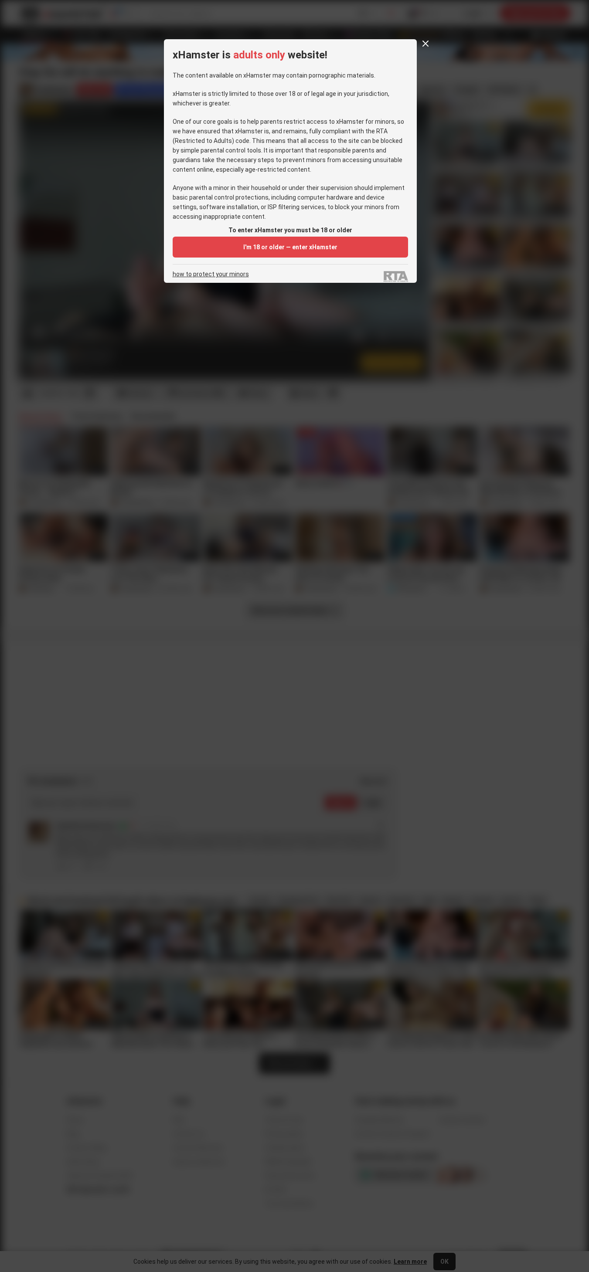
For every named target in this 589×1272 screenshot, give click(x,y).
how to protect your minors (211, 274)
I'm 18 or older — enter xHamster (290, 247)
